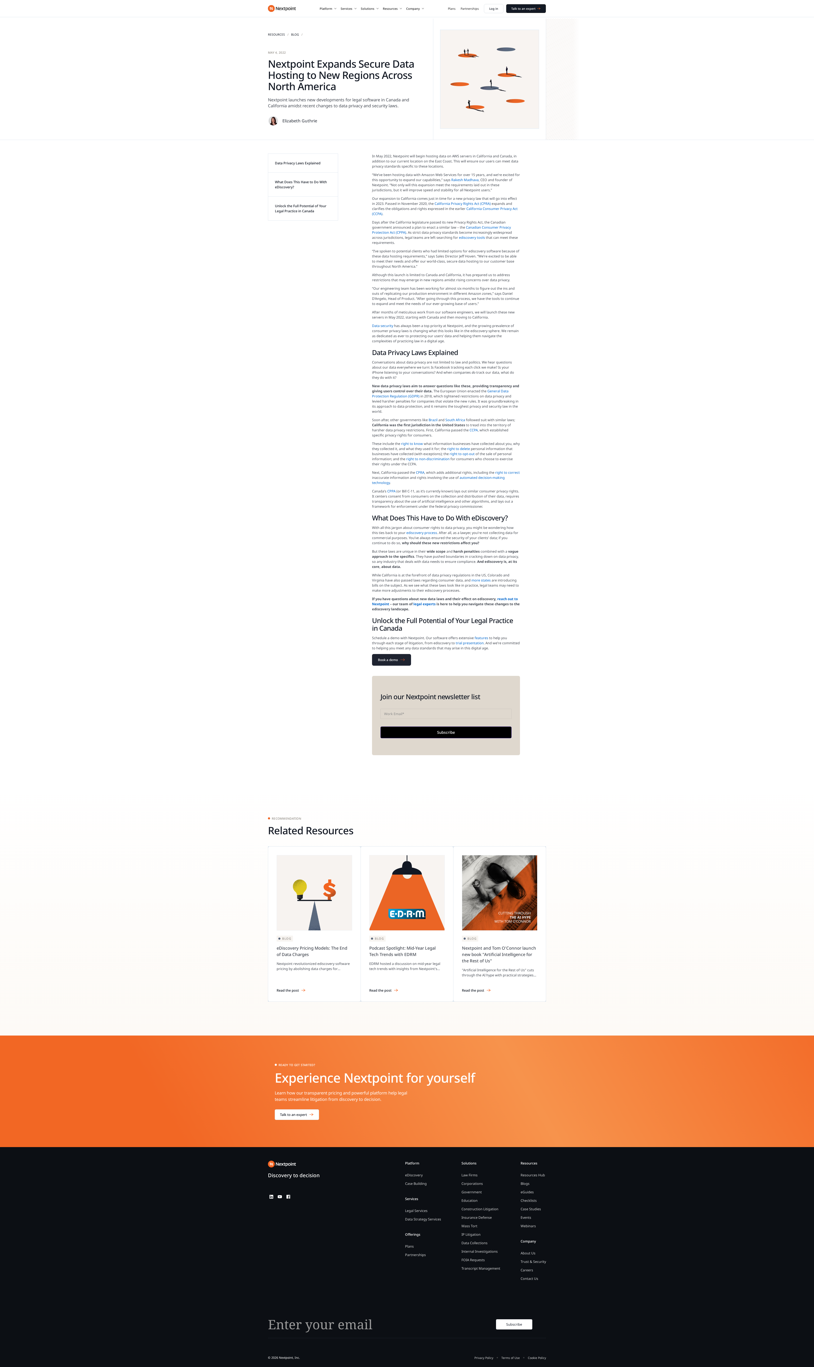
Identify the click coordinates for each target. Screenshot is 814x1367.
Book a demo (388, 660)
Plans (452, 9)
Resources (276, 34)
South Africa (455, 420)
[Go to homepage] (282, 1164)
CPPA (391, 491)
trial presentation (470, 643)
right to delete (458, 448)
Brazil (433, 420)
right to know (412, 443)
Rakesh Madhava (465, 180)
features (481, 638)
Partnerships (470, 9)
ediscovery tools (472, 237)
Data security (382, 325)
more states (481, 580)
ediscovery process (421, 532)
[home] (282, 8)
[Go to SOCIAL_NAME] (271, 1196)
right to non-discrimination (428, 459)
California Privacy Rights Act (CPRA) (463, 203)
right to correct (507, 472)
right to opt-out (462, 453)
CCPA (474, 430)
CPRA (420, 472)
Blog (295, 34)
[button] (328, 8)
